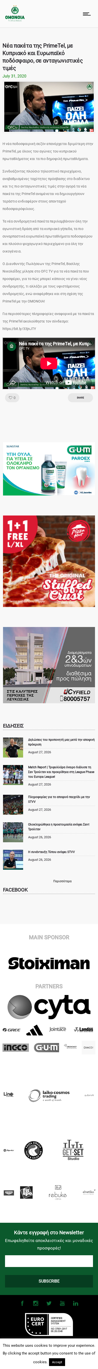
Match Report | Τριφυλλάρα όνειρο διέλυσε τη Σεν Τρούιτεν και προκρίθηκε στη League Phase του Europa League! (61, 772)
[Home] (15, 20)
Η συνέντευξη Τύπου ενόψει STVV (51, 852)
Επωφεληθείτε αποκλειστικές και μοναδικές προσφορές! (49, 1244)
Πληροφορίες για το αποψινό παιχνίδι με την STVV (59, 799)
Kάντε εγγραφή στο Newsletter (49, 1233)
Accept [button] (57, 1362)
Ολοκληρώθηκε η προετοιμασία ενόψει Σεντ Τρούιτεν (58, 827)
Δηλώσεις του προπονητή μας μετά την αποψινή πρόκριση (61, 742)
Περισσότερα (62, 881)
